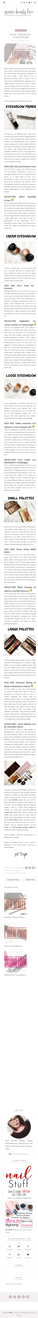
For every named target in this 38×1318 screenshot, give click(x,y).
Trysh (15, 40)
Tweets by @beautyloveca (13, 1284)
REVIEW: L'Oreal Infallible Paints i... (14, 946)
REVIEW (7, 169)
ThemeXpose (17, 1312)
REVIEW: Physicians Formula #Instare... (15, 975)
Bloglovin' (28, 1257)
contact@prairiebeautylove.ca (21, 1154)
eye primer (16, 870)
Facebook (28, 1249)
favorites (16, 873)
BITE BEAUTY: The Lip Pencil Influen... (14, 917)
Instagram (10, 1249)
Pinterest (9, 1257)
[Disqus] (21, 1016)
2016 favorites (21, 30)
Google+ (19, 1257)
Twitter (19, 1249)
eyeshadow (8, 873)
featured (23, 873)
